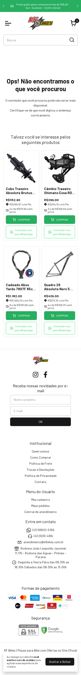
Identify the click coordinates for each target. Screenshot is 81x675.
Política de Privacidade (40, 476)
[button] (21, 232)
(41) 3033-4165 (43, 536)
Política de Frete (40, 463)
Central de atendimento (40, 512)
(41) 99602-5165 (43, 530)
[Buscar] (71, 39)
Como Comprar (40, 457)
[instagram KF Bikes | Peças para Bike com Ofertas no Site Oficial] (35, 375)
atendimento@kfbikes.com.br (43, 542)
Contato (40, 482)
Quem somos (40, 451)
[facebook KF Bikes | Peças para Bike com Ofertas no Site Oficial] (45, 375)
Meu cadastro (40, 499)
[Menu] (9, 23)
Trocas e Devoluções (40, 469)
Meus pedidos (40, 506)
